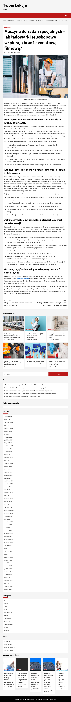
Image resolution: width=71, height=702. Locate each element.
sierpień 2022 (8, 545)
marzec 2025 (8, 466)
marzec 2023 (8, 525)
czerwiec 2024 (8, 492)
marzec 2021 (8, 589)
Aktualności (8, 27)
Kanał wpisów (8, 644)
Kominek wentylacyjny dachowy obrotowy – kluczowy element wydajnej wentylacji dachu (30, 393)
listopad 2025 (8, 443)
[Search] (66, 15)
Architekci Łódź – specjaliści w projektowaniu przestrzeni (35, 335)
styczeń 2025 (8, 472)
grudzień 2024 (8, 475)
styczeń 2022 (8, 566)
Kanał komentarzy (9, 647)
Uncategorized (8, 624)
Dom (5, 606)
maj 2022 (6, 554)
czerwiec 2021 (8, 580)
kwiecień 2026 (8, 428)
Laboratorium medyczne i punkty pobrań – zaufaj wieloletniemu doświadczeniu (27, 385)
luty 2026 (7, 434)
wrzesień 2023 (8, 513)
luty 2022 (7, 563)
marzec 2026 (8, 431)
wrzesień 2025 (8, 449)
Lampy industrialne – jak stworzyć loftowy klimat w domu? (57, 335)
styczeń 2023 (8, 530)
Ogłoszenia (7, 618)
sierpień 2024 (8, 487)
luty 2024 (7, 504)
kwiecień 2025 (8, 463)
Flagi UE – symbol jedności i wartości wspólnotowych (18, 302)
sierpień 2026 (8, 416)
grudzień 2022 (8, 533)
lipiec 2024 (7, 490)
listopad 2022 (8, 536)
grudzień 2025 (8, 440)
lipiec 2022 (7, 548)
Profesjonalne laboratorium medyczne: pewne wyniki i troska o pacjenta (25, 388)
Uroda (6, 627)
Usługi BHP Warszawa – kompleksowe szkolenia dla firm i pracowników (52, 302)
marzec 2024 (8, 501)
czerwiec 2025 (8, 457)
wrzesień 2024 (8, 484)
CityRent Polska (23, 279)
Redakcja (17, 52)
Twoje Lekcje (15, 5)
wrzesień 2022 (8, 542)
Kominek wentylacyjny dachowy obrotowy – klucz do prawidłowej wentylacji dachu (28, 390)
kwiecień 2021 (8, 586)
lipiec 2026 (7, 419)
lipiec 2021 (7, 577)
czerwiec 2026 (8, 422)
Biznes (6, 603)
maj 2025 (6, 460)
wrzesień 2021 (8, 571)
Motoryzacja (8, 612)
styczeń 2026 (8, 437)
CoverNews (42, 699)
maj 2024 (6, 495)
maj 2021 (6, 583)
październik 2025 (9, 446)
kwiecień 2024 (8, 498)
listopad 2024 (8, 478)
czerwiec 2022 (8, 551)
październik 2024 (9, 481)
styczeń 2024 (8, 507)
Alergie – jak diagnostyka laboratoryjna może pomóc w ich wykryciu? (57, 363)
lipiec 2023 (7, 519)
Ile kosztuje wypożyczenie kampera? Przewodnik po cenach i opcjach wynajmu (12, 335)
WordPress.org (8, 650)
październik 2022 (9, 539)
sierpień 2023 (8, 516)
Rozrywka (7, 621)
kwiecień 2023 (8, 522)
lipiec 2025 (7, 454)
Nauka (6, 615)
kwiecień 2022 (8, 557)
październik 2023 (9, 510)
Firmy (5, 609)
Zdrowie (6, 630)
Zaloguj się (7, 641)
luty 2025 (7, 469)
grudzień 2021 (8, 569)
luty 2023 (7, 528)
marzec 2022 (8, 560)
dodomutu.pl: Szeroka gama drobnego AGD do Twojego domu (22, 396)
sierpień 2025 (8, 451)
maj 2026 (6, 425)
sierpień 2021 (8, 574)
